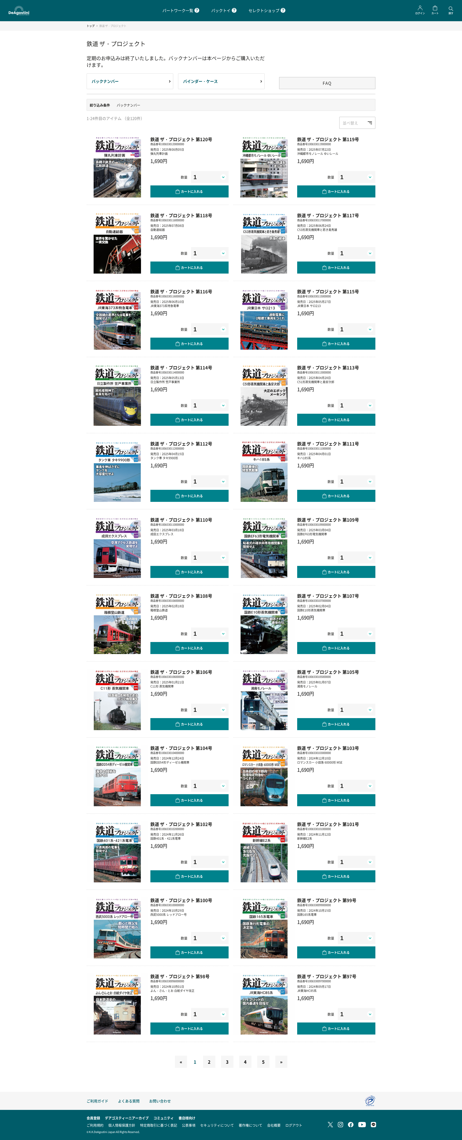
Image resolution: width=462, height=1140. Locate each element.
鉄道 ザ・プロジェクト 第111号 (328, 443)
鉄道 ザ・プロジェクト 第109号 (328, 520)
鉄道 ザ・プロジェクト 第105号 (328, 672)
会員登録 (93, 1117)
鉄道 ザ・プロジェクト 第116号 (181, 291)
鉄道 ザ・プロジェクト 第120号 (181, 139)
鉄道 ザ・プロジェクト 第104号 (181, 748)
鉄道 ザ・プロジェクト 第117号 (328, 215)
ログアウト (293, 1125)
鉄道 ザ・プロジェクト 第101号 (328, 824)
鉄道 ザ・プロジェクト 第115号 (328, 291)
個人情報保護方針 (121, 1125)
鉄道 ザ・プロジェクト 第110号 (181, 520)
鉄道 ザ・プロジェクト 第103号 (328, 748)
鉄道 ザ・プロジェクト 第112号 (181, 443)
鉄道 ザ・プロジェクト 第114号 (181, 367)
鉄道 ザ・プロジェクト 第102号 (181, 824)
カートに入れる (192, 191)
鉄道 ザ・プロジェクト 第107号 (328, 596)
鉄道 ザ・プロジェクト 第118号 (181, 215)
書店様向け (187, 1117)
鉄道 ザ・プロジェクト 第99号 (326, 900)
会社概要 (274, 1125)
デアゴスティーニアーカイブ (127, 1117)
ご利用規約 (95, 1125)
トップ (91, 26)
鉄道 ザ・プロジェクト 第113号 (328, 367)
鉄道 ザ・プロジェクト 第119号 (328, 139)
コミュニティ (164, 1117)
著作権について (250, 1125)
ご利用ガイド (97, 1100)
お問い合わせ (160, 1100)
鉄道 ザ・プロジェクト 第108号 (181, 596)
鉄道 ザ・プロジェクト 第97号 (326, 976)
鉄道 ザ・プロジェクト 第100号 (181, 900)
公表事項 (188, 1125)
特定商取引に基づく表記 (158, 1125)
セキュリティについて (217, 1125)
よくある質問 (129, 1100)
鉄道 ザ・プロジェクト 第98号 (180, 976)
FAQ (327, 83)
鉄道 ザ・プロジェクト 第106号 (181, 672)
